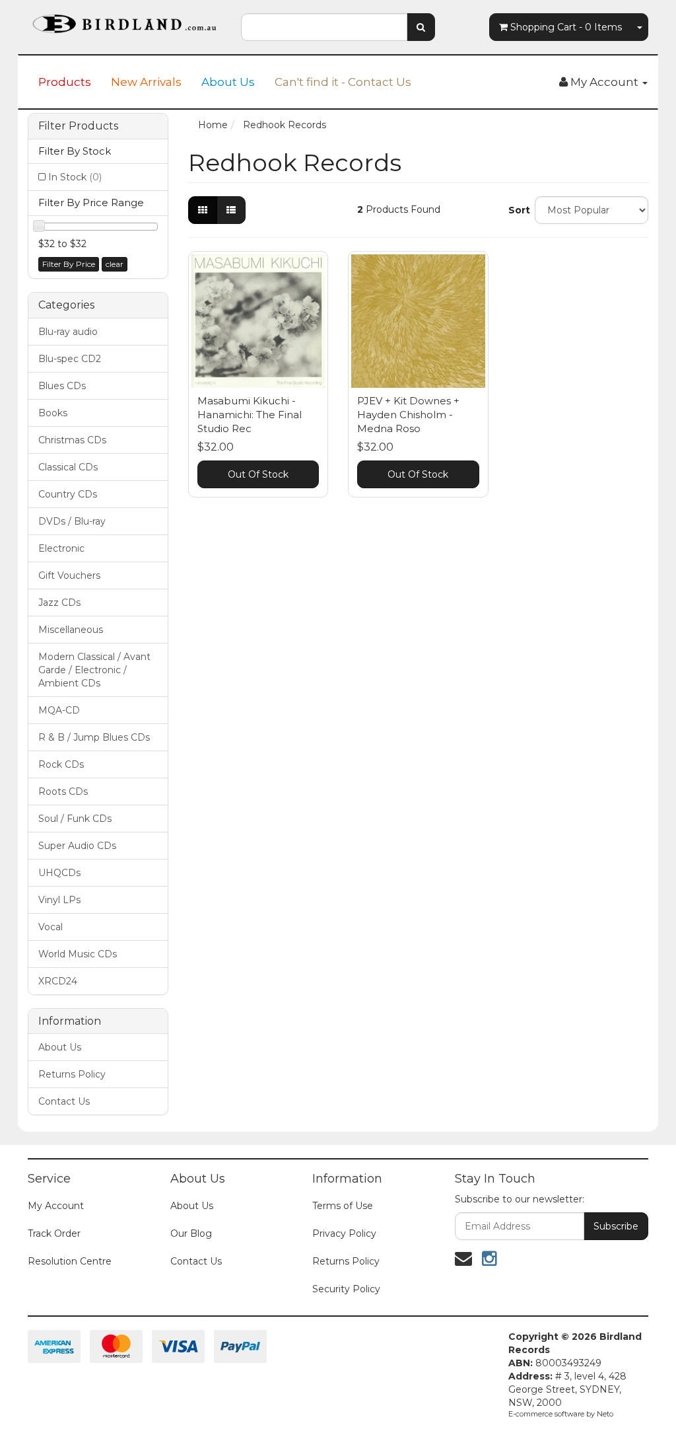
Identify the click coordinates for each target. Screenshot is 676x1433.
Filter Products (78, 126)
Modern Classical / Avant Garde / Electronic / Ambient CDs (94, 670)
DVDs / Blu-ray (72, 521)
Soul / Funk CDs (75, 819)
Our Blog (191, 1233)
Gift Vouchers (69, 575)
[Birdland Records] (124, 20)
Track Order (54, 1233)
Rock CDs (61, 764)
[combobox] (324, 27)
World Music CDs (77, 954)
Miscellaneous (70, 630)
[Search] (421, 27)
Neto (605, 1413)
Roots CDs (63, 791)
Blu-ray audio (68, 332)
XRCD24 (57, 981)
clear (114, 264)
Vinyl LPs (59, 900)
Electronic (61, 548)
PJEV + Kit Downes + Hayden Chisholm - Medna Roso (408, 414)
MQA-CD (59, 710)
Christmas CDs (72, 440)
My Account (56, 1206)
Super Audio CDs (77, 846)
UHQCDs (59, 873)
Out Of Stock (258, 474)
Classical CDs (68, 467)
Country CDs (67, 494)
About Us (228, 82)
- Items (566, 27)
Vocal (50, 927)
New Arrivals (146, 82)
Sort (516, 210)
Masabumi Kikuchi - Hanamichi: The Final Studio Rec (249, 414)
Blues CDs (62, 386)
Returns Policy (72, 1074)
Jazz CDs (59, 602)
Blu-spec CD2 (69, 359)
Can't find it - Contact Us (343, 82)
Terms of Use (342, 1206)
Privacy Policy (344, 1233)
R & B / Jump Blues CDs (94, 737)
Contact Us (64, 1101)
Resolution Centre (70, 1261)
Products (64, 82)
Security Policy (346, 1289)
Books (52, 413)
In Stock (75, 177)
